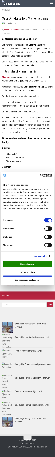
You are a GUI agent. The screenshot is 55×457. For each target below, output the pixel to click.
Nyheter (6, 10)
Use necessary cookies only (27, 280)
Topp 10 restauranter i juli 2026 (28, 350)
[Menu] (51, 3)
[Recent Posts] (40, 318)
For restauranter (27, 443)
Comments (10, 284)
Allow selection (27, 272)
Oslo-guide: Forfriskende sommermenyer (32, 377)
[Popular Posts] (15, 318)
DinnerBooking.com (27, 440)
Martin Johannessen (12, 29)
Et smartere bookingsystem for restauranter (27, 446)
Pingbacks (27, 284)
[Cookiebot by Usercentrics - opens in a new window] (40, 175)
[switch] (48, 228)
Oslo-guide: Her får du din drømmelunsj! (32, 337)
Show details (40, 256)
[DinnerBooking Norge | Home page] (15, 3)
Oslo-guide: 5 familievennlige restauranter (33, 364)
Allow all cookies (27, 264)
